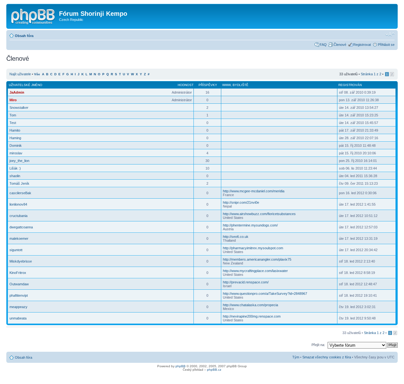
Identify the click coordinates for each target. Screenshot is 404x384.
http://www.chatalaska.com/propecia (250, 305)
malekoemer (18, 238)
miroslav (15, 153)
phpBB (180, 366)
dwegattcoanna (21, 227)
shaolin (14, 176)
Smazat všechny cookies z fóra (326, 357)
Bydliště (240, 85)
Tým (295, 357)
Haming (15, 138)
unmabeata (18, 318)
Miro (13, 100)
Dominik (15, 145)
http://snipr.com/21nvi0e (241, 202)
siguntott (15, 250)
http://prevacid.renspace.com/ (246, 282)
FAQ (323, 44)
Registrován (350, 85)
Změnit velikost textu (390, 34)
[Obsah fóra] (33, 15)
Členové (340, 44)
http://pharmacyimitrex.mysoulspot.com (253, 248)
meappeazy (18, 307)
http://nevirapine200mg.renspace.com (252, 316)
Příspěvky (208, 85)
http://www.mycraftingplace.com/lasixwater (255, 271)
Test (12, 123)
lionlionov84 (18, 204)
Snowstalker (18, 107)
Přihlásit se (386, 44)
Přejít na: (318, 345)
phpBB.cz (214, 369)
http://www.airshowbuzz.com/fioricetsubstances (259, 214)
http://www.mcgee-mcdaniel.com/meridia (253, 191)
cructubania (18, 216)
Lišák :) (15, 168)
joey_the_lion (19, 161)
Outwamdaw (19, 284)
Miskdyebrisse (20, 261)
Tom (12, 115)
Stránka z (371, 74)
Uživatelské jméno (25, 85)
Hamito (14, 130)
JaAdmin (16, 92)
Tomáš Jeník (19, 183)
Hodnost (185, 85)
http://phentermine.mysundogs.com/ (250, 225)
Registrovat (362, 44)
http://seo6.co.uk (235, 236)
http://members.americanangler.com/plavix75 (257, 259)
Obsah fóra (24, 36)
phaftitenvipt (18, 295)
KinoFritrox (17, 273)
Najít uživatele (20, 74)
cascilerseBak (20, 193)
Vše (37, 74)
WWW (226, 85)
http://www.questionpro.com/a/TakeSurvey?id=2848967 (265, 293)
